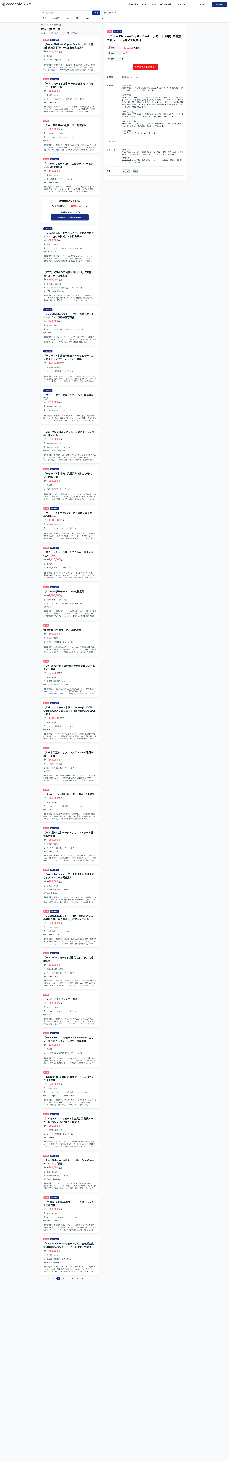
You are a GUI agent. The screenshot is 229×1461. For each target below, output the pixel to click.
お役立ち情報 (165, 4)
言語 (88, 18)
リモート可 (126, 171)
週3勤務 (135, 171)
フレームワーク (102, 18)
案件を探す (133, 4)
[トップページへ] (16, 4)
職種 (78, 18)
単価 (44, 18)
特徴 (68, 18)
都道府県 (56, 18)
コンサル (125, 53)
